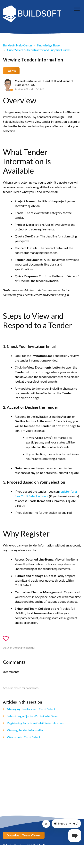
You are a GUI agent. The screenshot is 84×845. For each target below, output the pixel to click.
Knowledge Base (48, 45)
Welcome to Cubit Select (23, 737)
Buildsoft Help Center (17, 45)
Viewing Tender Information (25, 730)
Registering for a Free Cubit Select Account (36, 723)
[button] (76, 8)
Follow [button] (11, 71)
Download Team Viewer (23, 835)
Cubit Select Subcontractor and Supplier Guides (39, 50)
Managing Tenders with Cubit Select (31, 709)
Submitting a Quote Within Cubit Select (33, 716)
